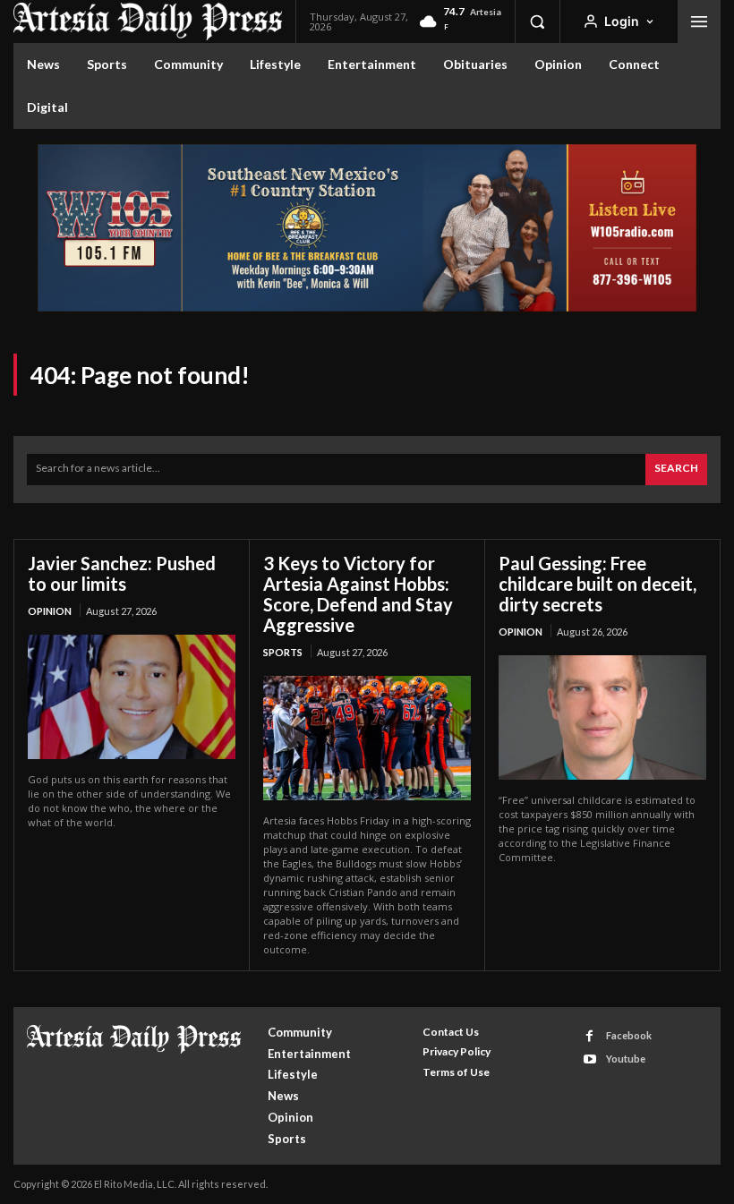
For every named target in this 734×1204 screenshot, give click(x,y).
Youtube (625, 1058)
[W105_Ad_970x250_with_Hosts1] (367, 308)
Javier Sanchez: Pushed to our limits (122, 573)
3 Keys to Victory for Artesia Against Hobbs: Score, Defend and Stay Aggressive (358, 594)
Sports (283, 652)
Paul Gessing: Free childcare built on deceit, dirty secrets (597, 583)
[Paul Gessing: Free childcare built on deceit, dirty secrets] (602, 717)
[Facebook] (589, 1036)
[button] (537, 21)
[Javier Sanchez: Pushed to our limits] (131, 697)
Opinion (50, 611)
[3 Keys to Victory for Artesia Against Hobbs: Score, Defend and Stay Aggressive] (367, 738)
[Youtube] (589, 1059)
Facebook (629, 1035)
